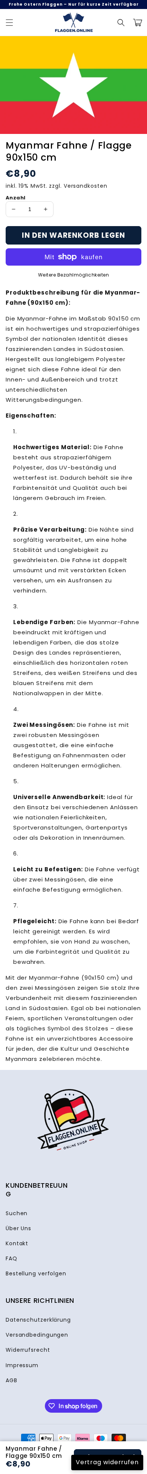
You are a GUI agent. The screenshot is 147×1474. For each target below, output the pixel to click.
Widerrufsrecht (28, 1350)
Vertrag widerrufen (107, 1462)
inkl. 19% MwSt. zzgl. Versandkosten (56, 186)
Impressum (22, 1365)
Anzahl (15, 197)
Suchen (17, 1213)
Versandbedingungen (37, 1335)
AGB (11, 1380)
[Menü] (9, 22)
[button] (121, 22)
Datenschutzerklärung (38, 1320)
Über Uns (18, 1228)
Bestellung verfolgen (36, 1273)
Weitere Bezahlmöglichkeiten (73, 275)
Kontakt (17, 1243)
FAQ (11, 1258)
